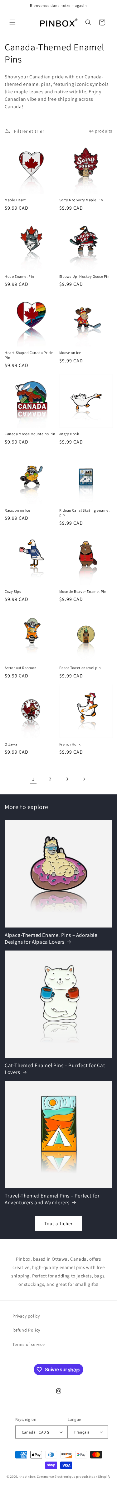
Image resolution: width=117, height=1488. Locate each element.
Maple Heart (15, 200)
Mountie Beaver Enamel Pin (83, 591)
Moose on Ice (70, 352)
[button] (12, 22)
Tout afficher (58, 1223)
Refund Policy (26, 1330)
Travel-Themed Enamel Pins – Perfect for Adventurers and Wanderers (52, 1199)
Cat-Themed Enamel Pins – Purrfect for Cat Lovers (55, 1069)
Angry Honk (69, 433)
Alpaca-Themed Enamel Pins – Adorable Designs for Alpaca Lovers (51, 938)
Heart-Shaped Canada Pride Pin (29, 355)
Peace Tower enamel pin (80, 667)
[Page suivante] (84, 779)
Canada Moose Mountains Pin (30, 433)
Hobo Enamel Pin (19, 276)
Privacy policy (26, 1316)
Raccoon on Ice (17, 510)
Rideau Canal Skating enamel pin (84, 513)
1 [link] (33, 779)
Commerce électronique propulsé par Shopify (73, 1476)
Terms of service (28, 1344)
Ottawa (11, 744)
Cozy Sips (13, 591)
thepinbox (27, 1476)
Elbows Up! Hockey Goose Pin (84, 276)
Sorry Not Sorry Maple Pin (81, 200)
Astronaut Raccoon (21, 667)
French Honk (70, 744)
